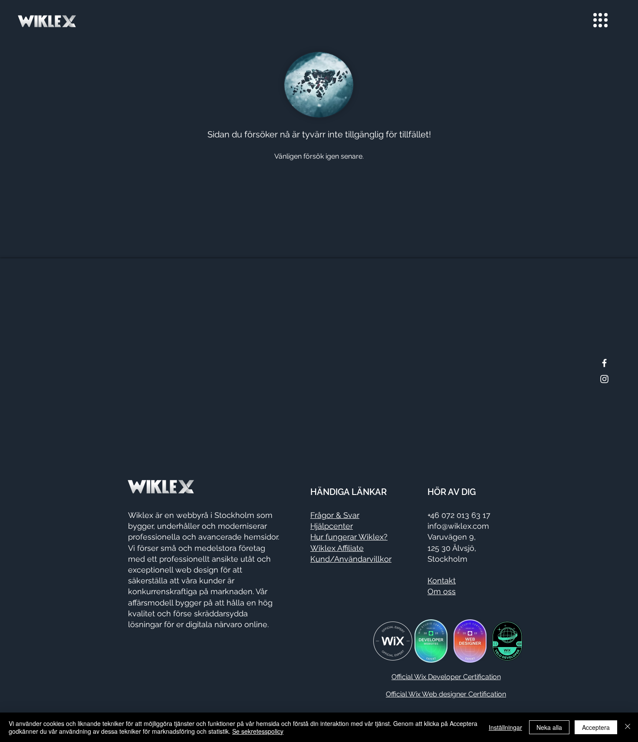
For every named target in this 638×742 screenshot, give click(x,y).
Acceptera (596, 727)
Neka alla (549, 727)
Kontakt (442, 580)
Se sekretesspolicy (257, 731)
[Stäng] (627, 727)
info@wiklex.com (458, 525)
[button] (600, 20)
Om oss (442, 591)
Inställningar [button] (505, 727)
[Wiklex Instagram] (604, 379)
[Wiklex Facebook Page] (604, 363)
